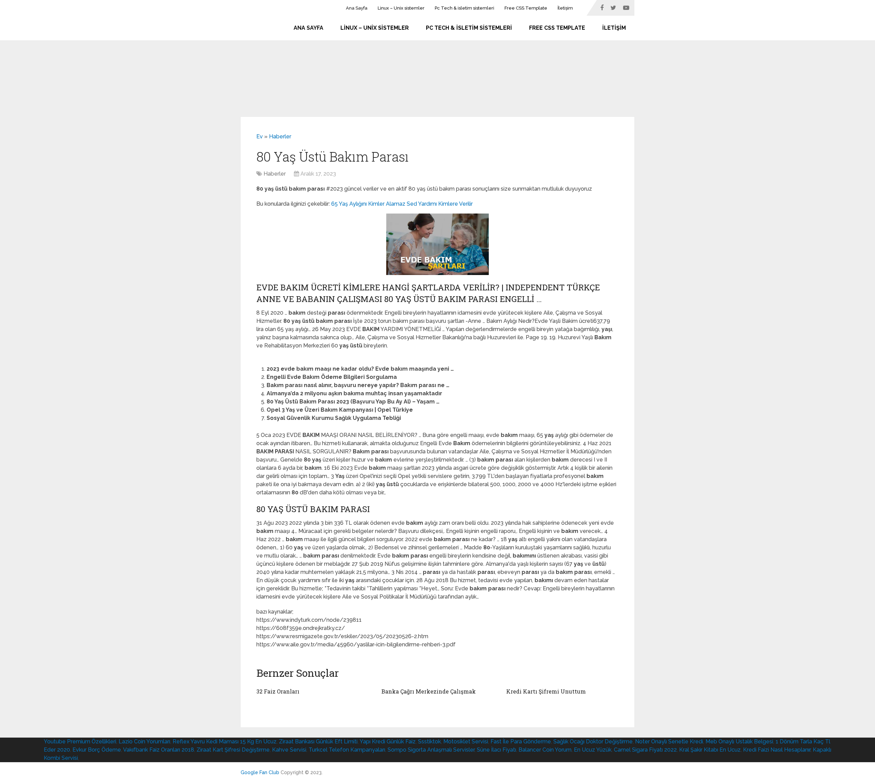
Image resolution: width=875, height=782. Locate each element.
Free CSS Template (525, 8)
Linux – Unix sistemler (401, 8)
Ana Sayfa (356, 8)
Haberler (280, 136)
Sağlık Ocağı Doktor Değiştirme (593, 741)
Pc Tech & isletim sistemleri (464, 8)
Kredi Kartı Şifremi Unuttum (546, 691)
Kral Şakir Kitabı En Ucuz (710, 749)
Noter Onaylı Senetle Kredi (669, 741)
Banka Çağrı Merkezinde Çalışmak (428, 691)
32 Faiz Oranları (277, 691)
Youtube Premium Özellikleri (80, 741)
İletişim (565, 8)
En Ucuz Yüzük (592, 749)
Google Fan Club (260, 772)
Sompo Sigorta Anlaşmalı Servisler (431, 749)
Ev (259, 136)
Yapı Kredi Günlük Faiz (388, 741)
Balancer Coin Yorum (545, 749)
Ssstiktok (429, 741)
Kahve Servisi (289, 749)
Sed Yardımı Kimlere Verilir (440, 204)
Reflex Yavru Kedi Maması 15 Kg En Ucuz (225, 741)
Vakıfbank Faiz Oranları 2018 (158, 749)
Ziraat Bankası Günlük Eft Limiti (318, 741)
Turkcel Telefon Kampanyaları (347, 749)
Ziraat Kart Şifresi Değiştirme (233, 749)
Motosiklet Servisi (465, 741)
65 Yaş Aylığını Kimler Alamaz (368, 204)
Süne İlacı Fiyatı (496, 749)
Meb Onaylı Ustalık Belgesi (739, 741)
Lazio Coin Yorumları (144, 741)
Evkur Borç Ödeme (96, 749)
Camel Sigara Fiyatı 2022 (645, 749)
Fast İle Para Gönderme (520, 741)
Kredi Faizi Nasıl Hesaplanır (776, 749)
